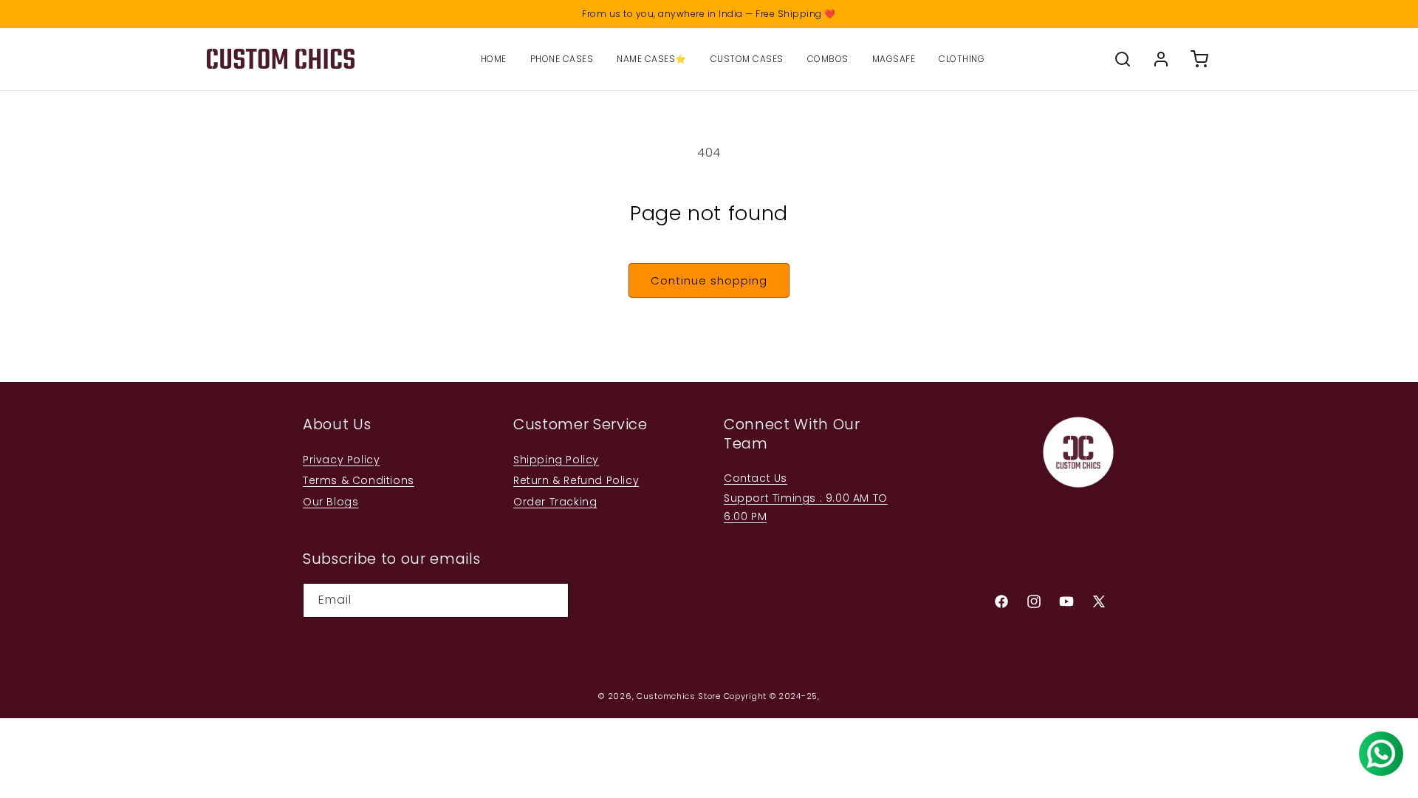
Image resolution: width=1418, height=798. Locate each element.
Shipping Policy (556, 459)
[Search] (1122, 59)
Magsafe (894, 58)
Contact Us (755, 478)
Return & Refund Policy (576, 480)
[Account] (1161, 59)
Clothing (961, 58)
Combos (828, 58)
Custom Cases (747, 58)
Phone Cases (562, 58)
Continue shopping (709, 280)
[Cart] (1199, 59)
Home (494, 58)
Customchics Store (679, 696)
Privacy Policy (341, 459)
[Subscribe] (551, 600)
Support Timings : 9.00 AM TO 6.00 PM (806, 507)
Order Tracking (555, 501)
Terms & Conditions (358, 480)
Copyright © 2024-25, (772, 696)
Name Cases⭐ (652, 58)
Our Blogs (330, 501)
